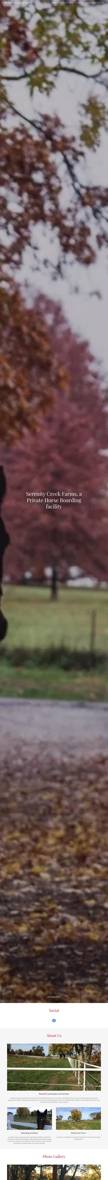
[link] (18, 3)
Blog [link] (72, 3)
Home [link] (54, 3)
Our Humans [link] (63, 3)
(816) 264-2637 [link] (53, 997)
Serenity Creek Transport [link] (94, 3)
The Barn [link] (79, 3)
